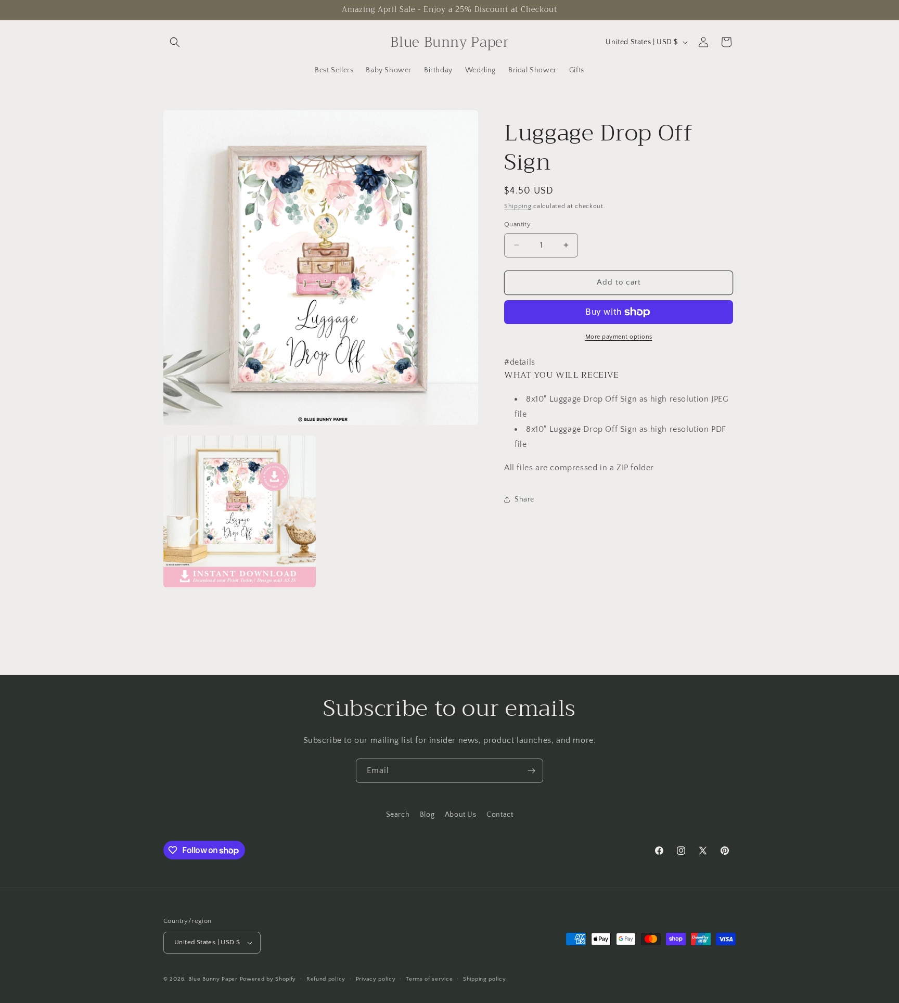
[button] (174, 42)
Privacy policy (376, 979)
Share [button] (524, 499)
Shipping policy (484, 979)
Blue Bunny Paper (213, 979)
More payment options (618, 336)
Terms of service (429, 979)
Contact (499, 815)
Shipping (518, 206)
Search (398, 815)
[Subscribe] (531, 770)
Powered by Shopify (268, 979)
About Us (461, 815)
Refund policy (325, 979)
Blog (427, 815)
